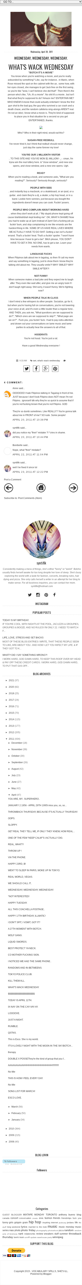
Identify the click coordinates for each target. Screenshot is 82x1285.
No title (11, 1071)
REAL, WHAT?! (16, 844)
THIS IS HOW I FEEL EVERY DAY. (25, 1078)
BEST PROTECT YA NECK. (22, 948)
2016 (11, 706)
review (39, 1233)
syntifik (16, 427)
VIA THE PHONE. (17, 857)
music (52, 1226)
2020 (11, 687)
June (14, 782)
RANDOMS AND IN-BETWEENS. (25, 967)
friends (56, 1218)
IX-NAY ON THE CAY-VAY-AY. (23, 1006)
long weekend (13, 1227)
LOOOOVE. (14, 1013)
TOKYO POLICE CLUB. (20, 974)
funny (5, 1222)
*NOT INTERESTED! (18, 896)
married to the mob (37, 1227)
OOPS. (11, 818)
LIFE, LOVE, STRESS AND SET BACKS (22, 637)
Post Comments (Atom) (30, 498)
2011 (11, 739)
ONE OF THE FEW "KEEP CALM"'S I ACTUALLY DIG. (35, 838)
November (16, 749)
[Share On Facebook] (36, 368)
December (16, 743)
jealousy (62, 1223)
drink (41, 1218)
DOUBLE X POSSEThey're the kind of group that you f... (36, 1058)
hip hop (35, 1222)
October (15, 756)
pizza (61, 1230)
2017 (11, 700)
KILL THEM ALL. (16, 980)
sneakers (48, 1233)
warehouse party (44, 1237)
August (15, 769)
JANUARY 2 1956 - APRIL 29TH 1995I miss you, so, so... (37, 805)
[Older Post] (73, 491)
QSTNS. (12, 1032)
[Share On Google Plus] (45, 368)
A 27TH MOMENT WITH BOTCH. (25, 928)
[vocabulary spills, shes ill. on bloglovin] (13, 1164)
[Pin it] (55, 368)
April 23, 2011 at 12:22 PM (30, 472)
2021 (11, 680)
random (69, 1230)
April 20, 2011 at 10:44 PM (30, 437)
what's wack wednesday (48, 360)
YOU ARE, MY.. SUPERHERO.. (24, 799)
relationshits (29, 1234)
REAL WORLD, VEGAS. (20, 877)
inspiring (46, 1222)
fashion (48, 1218)
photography (41, 1230)
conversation (25, 1218)
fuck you (77, 1218)
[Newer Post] (8, 491)
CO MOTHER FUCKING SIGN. (23, 954)
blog (79, 1214)
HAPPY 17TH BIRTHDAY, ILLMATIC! (27, 915)
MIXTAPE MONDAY (33, 1214)
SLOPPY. (12, 825)
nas (11, 1230)
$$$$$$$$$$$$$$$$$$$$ (21, 993)
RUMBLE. (13, 1026)
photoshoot (53, 1230)
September (17, 762)
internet (54, 1222)
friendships (66, 1218)
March (14, 1106)
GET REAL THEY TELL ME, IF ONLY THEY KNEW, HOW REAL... (41, 831)
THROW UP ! (15, 851)
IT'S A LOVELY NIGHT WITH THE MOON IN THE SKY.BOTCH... (40, 1045)
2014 (11, 719)
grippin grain (21, 1222)
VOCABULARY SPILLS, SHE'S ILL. (50, 1271)
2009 (11, 1135)
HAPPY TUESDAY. (17, 903)
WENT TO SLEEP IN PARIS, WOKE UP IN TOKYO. (34, 870)
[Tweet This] (26, 368)
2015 (11, 713)
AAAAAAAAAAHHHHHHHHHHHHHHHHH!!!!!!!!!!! (33, 1065)
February (16, 1113)
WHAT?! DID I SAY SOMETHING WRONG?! (24, 655)
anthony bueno (67, 1214)
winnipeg (57, 1237)
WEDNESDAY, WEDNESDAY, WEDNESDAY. (31, 890)
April (13, 795)
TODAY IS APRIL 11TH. (20, 1000)
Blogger (47, 1274)
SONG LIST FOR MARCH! (21, 1091)
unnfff (27, 1237)
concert (14, 1218)
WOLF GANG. (15, 935)
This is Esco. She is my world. (23, 1039)
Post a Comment (12, 479)
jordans (70, 1222)
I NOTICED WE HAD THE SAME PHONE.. (29, 961)
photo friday (28, 1230)
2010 (11, 1128)
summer (63, 1233)
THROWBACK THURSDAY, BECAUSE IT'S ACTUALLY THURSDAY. (43, 812)
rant (34, 360)
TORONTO (51, 1214)
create (35, 1218)
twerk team (19, 1237)
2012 (11, 732)
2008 (11, 1141)
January (15, 1119)
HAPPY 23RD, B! (17, 864)
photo (17, 1230)
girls (11, 1222)
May (13, 788)
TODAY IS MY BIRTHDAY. (15, 620)
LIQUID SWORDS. (17, 941)
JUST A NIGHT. (15, 1019)
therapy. (12, 1052)
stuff (56, 1233)
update (33, 1237)
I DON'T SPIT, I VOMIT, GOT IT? (24, 922)
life (76, 1222)
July (13, 775)
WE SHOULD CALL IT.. (20, 883)
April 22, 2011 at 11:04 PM (30, 454)
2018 (11, 693)
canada (5, 1218)
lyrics (24, 1226)
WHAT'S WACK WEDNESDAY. (23, 987)
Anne (15, 388)
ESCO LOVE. (15, 1097)
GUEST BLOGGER (12, 1215)
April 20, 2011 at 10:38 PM (30, 419)
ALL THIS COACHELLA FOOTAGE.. (26, 909)
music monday (66, 1227)
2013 (11, 726)
